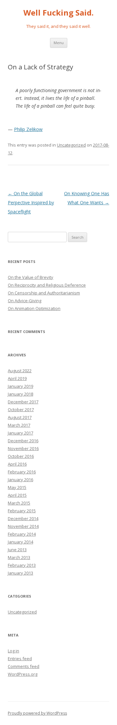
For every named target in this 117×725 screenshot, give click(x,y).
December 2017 (23, 402)
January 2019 (20, 386)
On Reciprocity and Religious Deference (47, 285)
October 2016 (21, 456)
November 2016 (23, 448)
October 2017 (21, 409)
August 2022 (20, 371)
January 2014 (20, 542)
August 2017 (20, 417)
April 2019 (17, 378)
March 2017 (19, 425)
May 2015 (17, 487)
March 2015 (19, 503)
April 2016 (17, 464)
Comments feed (23, 666)
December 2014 (23, 518)
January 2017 (20, 433)
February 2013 (22, 565)
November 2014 (23, 526)
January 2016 (20, 479)
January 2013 (20, 573)
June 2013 (17, 550)
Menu (59, 42)
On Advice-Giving (24, 300)
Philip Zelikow (28, 129)
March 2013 (19, 557)
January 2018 (20, 394)
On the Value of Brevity (30, 277)
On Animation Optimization (34, 308)
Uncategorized (71, 145)
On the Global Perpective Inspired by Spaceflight (31, 202)
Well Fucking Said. (58, 13)
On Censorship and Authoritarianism (44, 293)
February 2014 (22, 534)
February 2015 (22, 511)
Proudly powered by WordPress (37, 713)
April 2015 (17, 495)
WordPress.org (22, 674)
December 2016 (23, 441)
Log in (13, 651)
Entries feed (20, 658)
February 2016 (22, 472)
